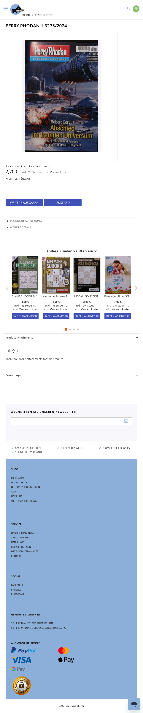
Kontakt (16, 555)
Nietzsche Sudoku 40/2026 (56, 296)
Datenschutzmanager (24, 551)
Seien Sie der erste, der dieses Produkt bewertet (28, 166)
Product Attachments (19, 337)
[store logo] (32, 10)
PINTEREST (17, 589)
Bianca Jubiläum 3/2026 (117, 296)
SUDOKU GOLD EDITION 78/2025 (87, 296)
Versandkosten (59, 172)
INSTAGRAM (17, 594)
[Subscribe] (126, 421)
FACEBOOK (17, 584)
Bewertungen (14, 375)
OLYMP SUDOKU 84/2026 (25, 296)
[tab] (71, 338)
